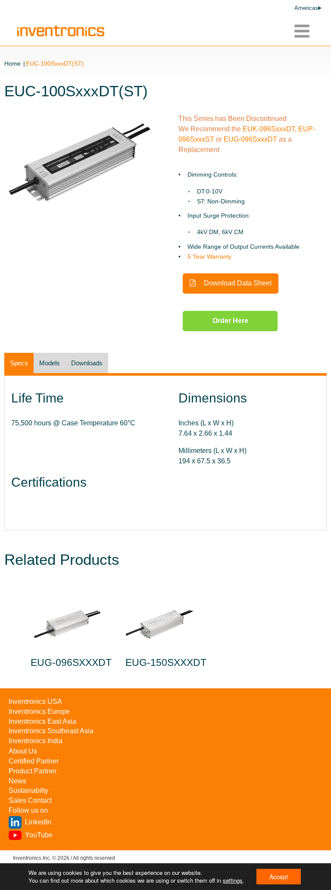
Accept (278, 876)
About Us (23, 751)
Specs (19, 363)
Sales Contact (30, 800)
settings (233, 880)
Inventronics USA (35, 701)
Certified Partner (34, 761)
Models (49, 363)
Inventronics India (35, 740)
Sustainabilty (28, 790)
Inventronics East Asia (42, 721)
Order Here (230, 320)
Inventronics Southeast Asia (51, 731)
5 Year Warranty (209, 256)
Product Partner (32, 771)
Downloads (87, 363)
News (17, 781)
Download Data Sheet (237, 283)
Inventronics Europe (39, 711)
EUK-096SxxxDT (269, 129)
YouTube (39, 835)
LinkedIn (38, 822)
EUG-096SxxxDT (251, 139)
